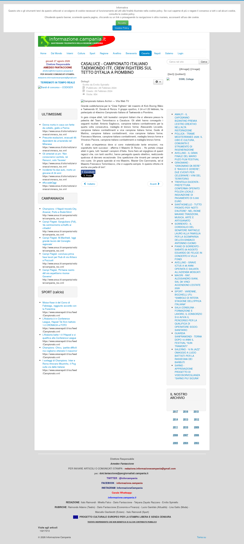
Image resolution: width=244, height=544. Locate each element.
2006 (196, 435)
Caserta (145, 53)
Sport (92, 53)
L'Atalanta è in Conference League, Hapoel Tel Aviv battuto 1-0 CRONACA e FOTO (59, 322)
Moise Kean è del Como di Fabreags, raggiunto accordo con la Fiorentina (59, 306)
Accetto (122, 23)
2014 (175, 419)
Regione (104, 53)
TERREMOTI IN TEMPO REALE (58, 82)
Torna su (201, 537)
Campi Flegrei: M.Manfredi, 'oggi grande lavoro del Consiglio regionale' (59, 241)
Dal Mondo (56, 53)
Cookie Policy (122, 28)
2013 (185, 419)
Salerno (169, 53)
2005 (175, 443)
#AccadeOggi (49, 182)
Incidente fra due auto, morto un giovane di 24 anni (59, 171)
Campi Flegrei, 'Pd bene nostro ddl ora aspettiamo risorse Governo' (58, 273)
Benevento (131, 53)
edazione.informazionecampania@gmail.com (58, 77)
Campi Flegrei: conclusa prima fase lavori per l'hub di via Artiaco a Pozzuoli (60, 257)
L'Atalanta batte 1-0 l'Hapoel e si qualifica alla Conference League (59, 336)
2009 (196, 427)
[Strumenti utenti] (158, 81)
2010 (185, 427)
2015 (196, 411)
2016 (185, 411)
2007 (185, 435)
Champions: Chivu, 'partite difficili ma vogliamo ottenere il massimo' (60, 349)
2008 (175, 435)
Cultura (81, 53)
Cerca (204, 61)
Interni (70, 53)
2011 (175, 427)
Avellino (117, 53)
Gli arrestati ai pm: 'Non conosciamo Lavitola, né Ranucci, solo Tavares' (55, 157)
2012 (196, 419)
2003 (196, 443)
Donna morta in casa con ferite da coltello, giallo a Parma (58, 126)
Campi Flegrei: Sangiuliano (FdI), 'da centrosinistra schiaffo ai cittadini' (59, 225)
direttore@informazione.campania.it (58, 70)
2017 (175, 411)
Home (43, 53)
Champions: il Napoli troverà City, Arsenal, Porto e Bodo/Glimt (60, 210)
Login (180, 53)
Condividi (88, 172)
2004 (185, 443)
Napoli (157, 53)
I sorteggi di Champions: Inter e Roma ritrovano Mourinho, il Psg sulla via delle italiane (59, 364)
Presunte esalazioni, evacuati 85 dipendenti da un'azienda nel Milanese (59, 141)
